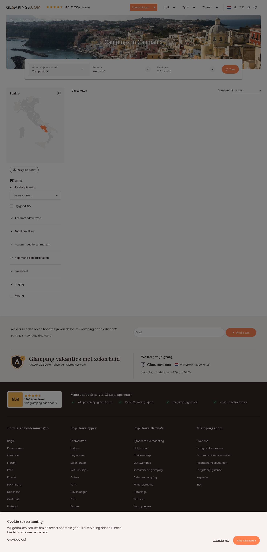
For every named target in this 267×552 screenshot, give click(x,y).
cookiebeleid (16, 539)
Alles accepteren (246, 540)
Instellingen (221, 540)
